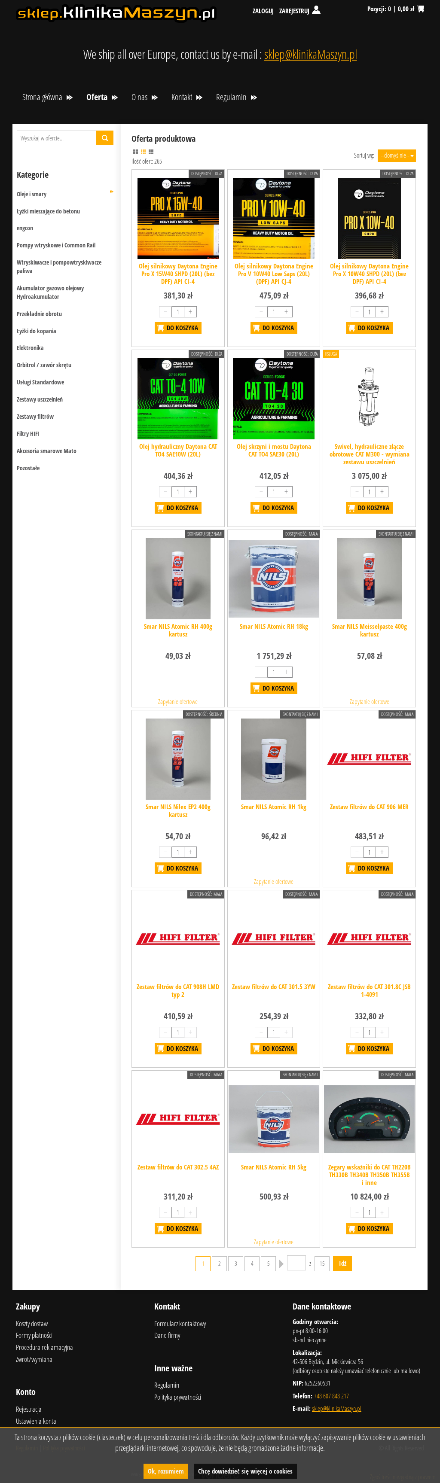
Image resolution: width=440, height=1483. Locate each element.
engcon (25, 228)
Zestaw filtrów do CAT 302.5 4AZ (178, 1167)
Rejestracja (29, 1409)
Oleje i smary (31, 194)
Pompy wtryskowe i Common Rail (56, 245)
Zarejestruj (294, 10)
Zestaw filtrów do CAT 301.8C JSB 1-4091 (369, 990)
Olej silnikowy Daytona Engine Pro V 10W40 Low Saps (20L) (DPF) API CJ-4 (274, 274)
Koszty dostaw (32, 1323)
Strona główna (42, 97)
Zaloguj (263, 10)
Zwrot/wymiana (34, 1359)
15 (322, 1263)
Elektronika (30, 348)
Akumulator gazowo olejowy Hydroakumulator (50, 292)
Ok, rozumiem (166, 1471)
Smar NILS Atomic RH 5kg (273, 1167)
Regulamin (231, 97)
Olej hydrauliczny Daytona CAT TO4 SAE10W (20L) (178, 450)
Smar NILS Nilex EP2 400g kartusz (178, 810)
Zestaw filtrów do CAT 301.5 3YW (273, 986)
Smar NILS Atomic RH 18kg (274, 626)
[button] (135, 152)
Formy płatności (34, 1335)
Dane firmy (167, 1335)
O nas (139, 97)
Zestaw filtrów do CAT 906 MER (369, 806)
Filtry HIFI (28, 433)
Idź (342, 1263)
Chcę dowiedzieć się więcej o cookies (245, 1471)
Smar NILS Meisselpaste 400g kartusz (369, 630)
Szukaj (104, 138)
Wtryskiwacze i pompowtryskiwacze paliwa (59, 266)
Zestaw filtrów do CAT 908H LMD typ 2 (178, 990)
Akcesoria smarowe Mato (46, 451)
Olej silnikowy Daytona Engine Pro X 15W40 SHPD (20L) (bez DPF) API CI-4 (178, 274)
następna (281, 1264)
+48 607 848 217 (331, 1396)
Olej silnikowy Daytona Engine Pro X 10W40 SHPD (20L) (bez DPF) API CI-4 (369, 274)
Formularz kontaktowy (180, 1323)
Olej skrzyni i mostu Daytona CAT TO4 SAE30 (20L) (274, 450)
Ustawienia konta (36, 1421)
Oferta (96, 97)
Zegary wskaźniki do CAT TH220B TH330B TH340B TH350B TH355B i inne (369, 1175)
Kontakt (181, 97)
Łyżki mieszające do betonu (48, 211)
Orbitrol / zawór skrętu (44, 365)
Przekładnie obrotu (39, 314)
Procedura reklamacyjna (44, 1347)
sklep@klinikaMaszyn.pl (310, 54)
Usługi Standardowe (40, 382)
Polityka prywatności (177, 1397)
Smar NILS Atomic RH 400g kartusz (178, 630)
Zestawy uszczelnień (40, 399)
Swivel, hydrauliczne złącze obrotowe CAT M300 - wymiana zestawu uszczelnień (369, 454)
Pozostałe (28, 468)
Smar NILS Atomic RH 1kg (273, 806)
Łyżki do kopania (36, 331)
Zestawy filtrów (35, 416)
